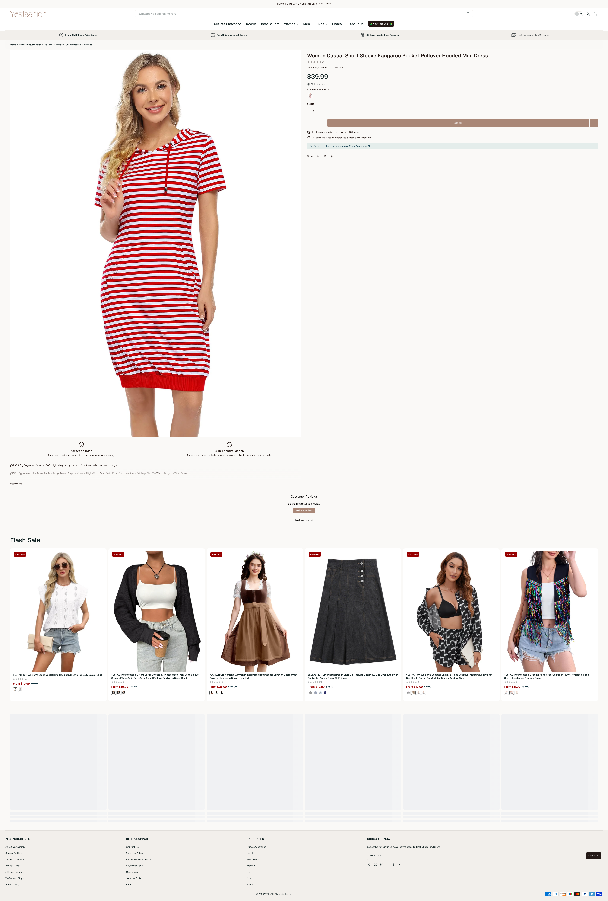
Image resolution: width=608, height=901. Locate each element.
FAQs (129, 884)
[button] (595, 14)
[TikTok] (393, 864)
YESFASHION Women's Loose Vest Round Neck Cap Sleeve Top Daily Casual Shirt (57, 674)
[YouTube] (399, 864)
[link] (291, 24)
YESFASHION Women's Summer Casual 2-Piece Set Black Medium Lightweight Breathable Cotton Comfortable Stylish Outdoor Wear (449, 676)
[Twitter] (375, 864)
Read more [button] (16, 483)
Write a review (304, 510)
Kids (249, 878)
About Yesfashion (15, 846)
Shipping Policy (134, 853)
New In (250, 853)
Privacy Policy (12, 865)
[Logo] (28, 14)
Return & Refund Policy (139, 859)
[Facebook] (369, 864)
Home (13, 44)
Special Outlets (13, 853)
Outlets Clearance (256, 846)
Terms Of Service (14, 859)
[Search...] (468, 13)
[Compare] (594, 123)
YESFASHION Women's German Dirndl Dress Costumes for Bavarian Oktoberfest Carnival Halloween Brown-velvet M (253, 676)
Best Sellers (253, 859)
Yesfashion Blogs (14, 878)
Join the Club (133, 878)
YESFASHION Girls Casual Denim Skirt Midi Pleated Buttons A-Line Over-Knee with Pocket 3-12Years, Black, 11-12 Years (353, 676)
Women (251, 865)
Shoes (250, 884)
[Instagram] (387, 864)
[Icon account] (588, 14)
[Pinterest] (381, 864)
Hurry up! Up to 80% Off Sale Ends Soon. (297, 4)
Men (249, 871)
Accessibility (12, 884)
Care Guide (132, 871)
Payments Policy (135, 865)
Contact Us (132, 846)
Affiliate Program (14, 871)
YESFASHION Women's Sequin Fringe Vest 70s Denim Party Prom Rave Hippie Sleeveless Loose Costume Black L (546, 676)
